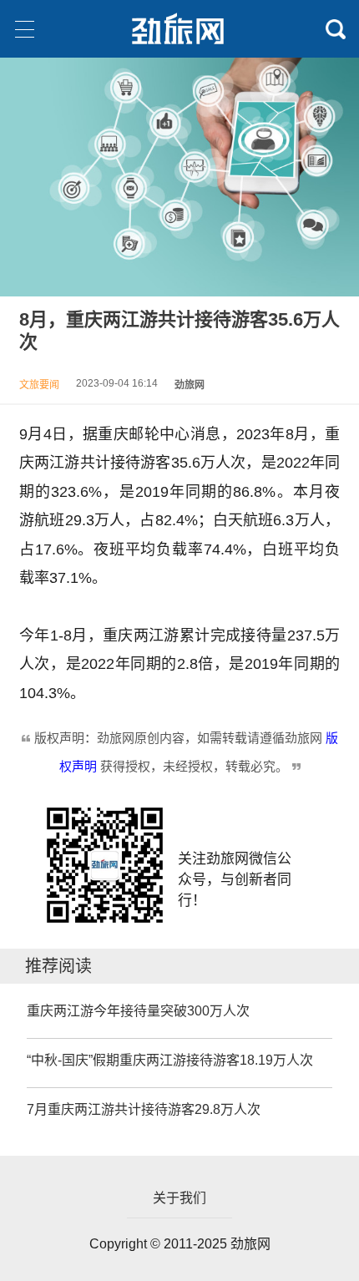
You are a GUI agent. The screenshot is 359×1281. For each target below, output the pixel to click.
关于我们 (179, 1198)
